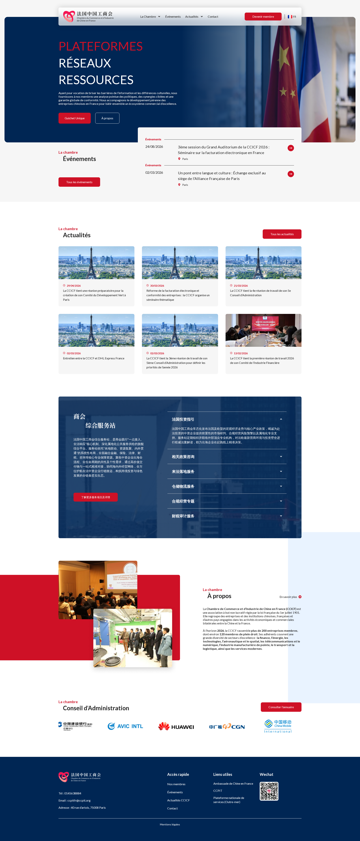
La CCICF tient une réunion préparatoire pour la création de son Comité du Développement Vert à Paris (94, 295)
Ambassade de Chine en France (233, 783)
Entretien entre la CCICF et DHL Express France (93, 358)
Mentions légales (170, 824)
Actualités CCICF (178, 800)
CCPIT (217, 790)
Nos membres (176, 784)
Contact (213, 16)
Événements (173, 16)
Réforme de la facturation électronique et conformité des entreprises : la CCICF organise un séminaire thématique (178, 295)
